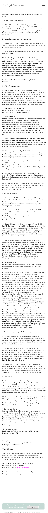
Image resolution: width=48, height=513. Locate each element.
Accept (33, 507)
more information (19, 507)
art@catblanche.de (23, 467)
